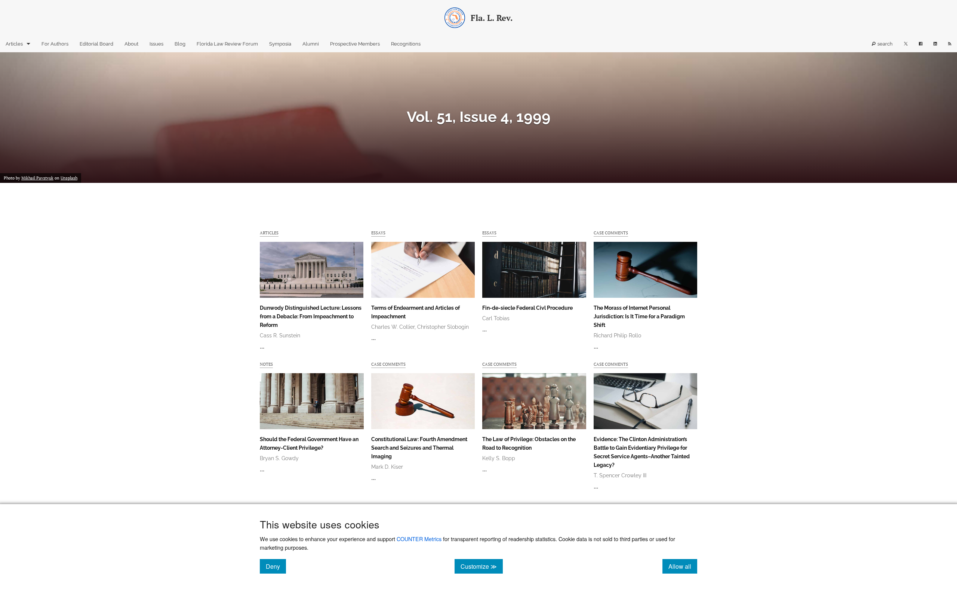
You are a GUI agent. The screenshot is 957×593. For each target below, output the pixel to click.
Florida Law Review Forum (227, 44)
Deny (276, 566)
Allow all (682, 566)
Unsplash (69, 178)
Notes (266, 364)
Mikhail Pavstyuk (37, 178)
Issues (156, 44)
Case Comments (611, 232)
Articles (14, 44)
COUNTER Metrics (419, 539)
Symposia (280, 44)
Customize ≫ (482, 566)
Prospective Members (355, 44)
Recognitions (406, 44)
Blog (180, 44)
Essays (378, 232)
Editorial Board (96, 44)
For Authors (54, 44)
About (131, 44)
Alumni (310, 44)
